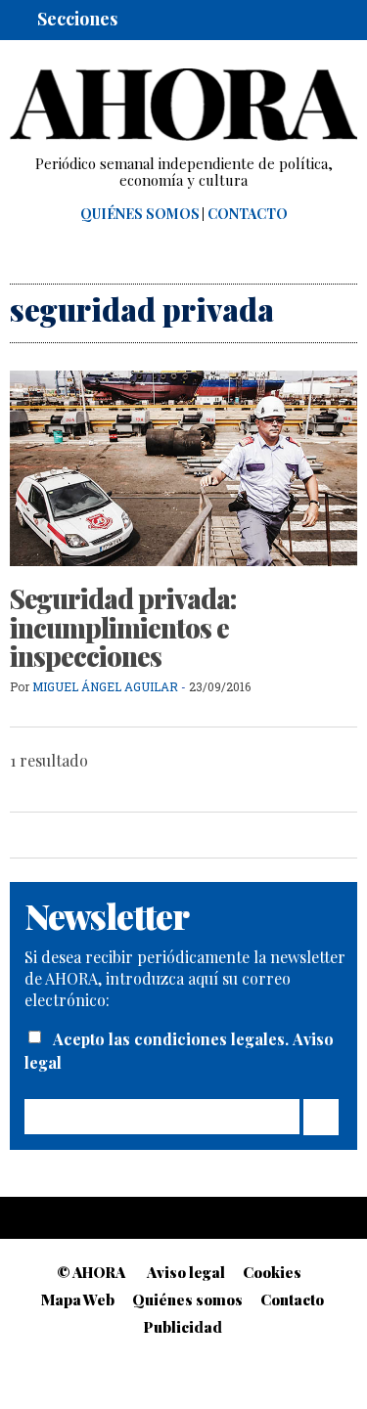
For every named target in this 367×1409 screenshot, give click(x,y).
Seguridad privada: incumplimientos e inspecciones (123, 627)
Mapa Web (78, 1299)
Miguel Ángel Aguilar (105, 686)
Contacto (247, 214)
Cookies (272, 1272)
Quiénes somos (140, 214)
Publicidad (183, 1327)
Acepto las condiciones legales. (173, 1039)
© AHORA (91, 1272)
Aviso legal (186, 1272)
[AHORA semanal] (183, 104)
